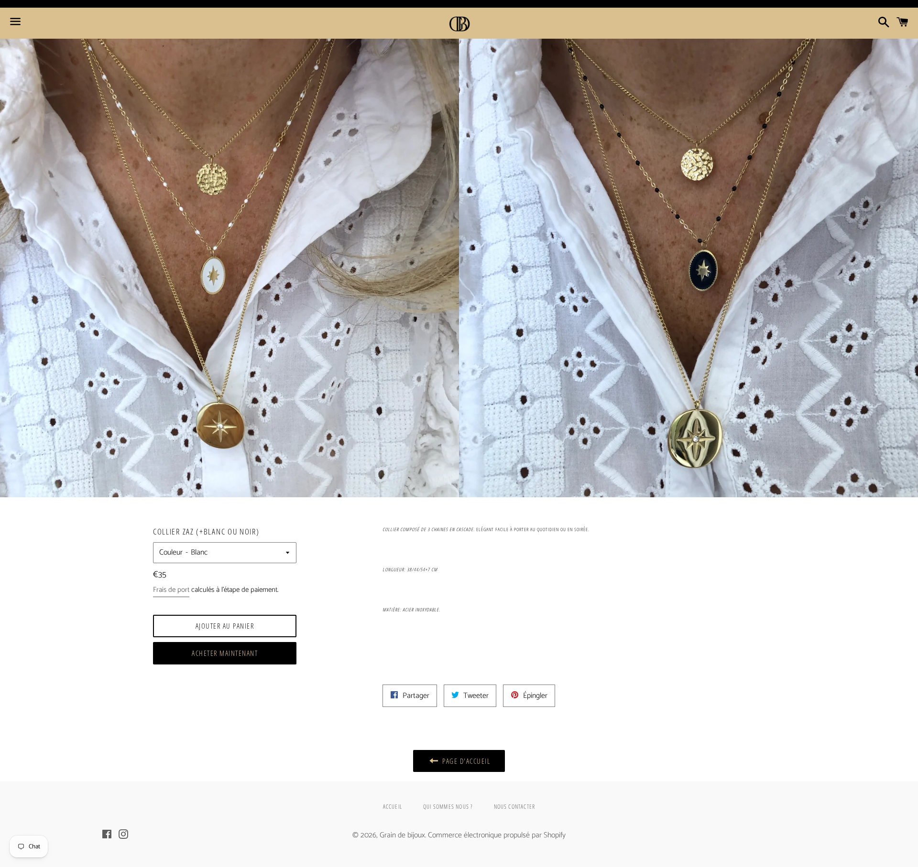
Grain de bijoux (402, 835)
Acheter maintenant (225, 653)
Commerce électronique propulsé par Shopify (497, 835)
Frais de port (171, 590)
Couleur (171, 552)
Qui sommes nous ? (447, 807)
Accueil (392, 807)
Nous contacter (515, 807)
